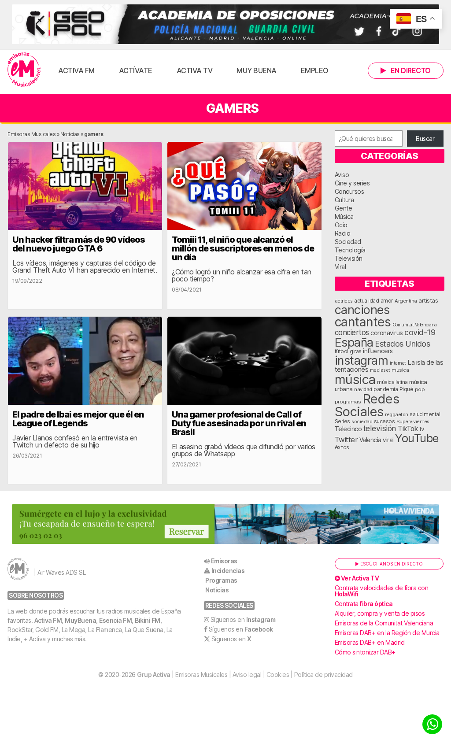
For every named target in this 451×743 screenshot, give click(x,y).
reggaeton (396, 414)
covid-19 (419, 332)
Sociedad (348, 241)
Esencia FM (115, 620)
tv (422, 428)
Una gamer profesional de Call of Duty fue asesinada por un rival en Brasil (239, 423)
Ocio (341, 225)
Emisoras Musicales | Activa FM (24, 69)
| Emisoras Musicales (182, 674)
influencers (378, 351)
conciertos (352, 332)
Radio (343, 233)
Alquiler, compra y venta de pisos (380, 613)
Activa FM (76, 70)
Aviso (342, 174)
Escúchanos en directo (391, 563)
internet (398, 363)
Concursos (349, 191)
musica (400, 370)
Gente (343, 208)
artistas (428, 300)
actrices (344, 301)
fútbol (341, 351)
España (354, 342)
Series (342, 421)
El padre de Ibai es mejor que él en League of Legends (78, 419)
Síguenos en (243, 619)
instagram (361, 360)
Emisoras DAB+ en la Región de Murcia (387, 632)
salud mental (425, 414)
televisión (379, 428)
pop (420, 389)
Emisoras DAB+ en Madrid (370, 642)
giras (356, 351)
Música (344, 216)
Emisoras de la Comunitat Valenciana (384, 623)
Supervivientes (412, 421)
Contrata (364, 603)
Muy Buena (257, 70)
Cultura (344, 199)
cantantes (363, 321)
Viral (340, 266)
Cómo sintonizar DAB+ (365, 652)
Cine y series (352, 183)
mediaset (380, 370)
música (355, 379)
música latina (392, 382)
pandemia (385, 389)
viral (388, 440)
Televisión (348, 258)
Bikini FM (147, 620)
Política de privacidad (323, 674)
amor (387, 300)
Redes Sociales (367, 405)
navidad (363, 389)
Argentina (406, 301)
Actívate (135, 70)
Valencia (370, 440)
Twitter (346, 439)
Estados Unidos (402, 343)
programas (348, 402)
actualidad (366, 301)
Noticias (70, 134)
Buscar (425, 138)
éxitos (342, 447)
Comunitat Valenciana (414, 325)
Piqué (406, 389)
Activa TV (195, 70)
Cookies (277, 674)
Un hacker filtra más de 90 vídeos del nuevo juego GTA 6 (78, 244)
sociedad (361, 421)
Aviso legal (247, 674)
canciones (362, 310)
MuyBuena (80, 620)
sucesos (384, 421)
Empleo (315, 70)
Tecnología (350, 250)
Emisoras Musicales (31, 134)
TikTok (408, 429)
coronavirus (386, 332)
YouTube (417, 438)
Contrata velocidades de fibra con (382, 591)
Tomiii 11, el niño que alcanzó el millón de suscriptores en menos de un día (243, 248)
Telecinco (348, 428)
